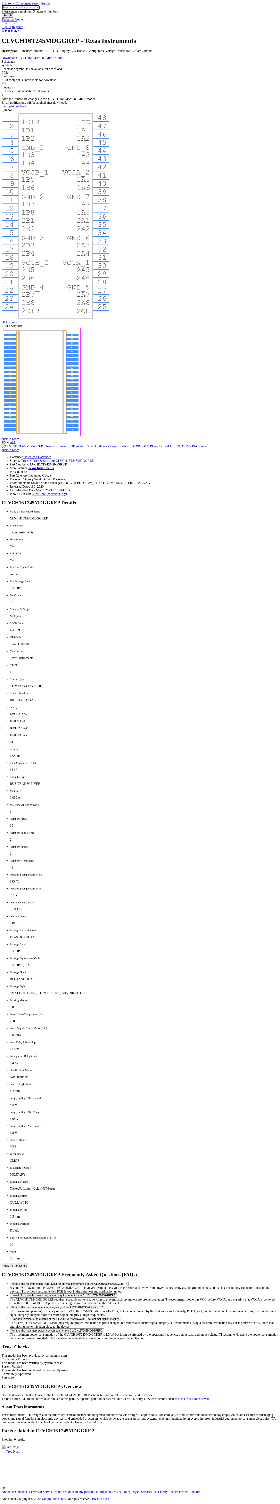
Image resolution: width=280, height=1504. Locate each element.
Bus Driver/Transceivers (193, 1399)
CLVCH (128, 1399)
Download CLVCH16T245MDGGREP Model (32, 58)
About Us (8, 1492)
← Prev (7, 1451)
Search (7, 15)
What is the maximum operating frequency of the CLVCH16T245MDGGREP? (57, 1307)
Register (17, 27)
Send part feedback (14, 106)
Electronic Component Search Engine (26, 3)
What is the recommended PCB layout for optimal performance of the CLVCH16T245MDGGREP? (69, 1283)
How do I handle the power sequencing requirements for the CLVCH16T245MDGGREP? (63, 1295)
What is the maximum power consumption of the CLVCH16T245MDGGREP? (56, 1330)
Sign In (6, 27)
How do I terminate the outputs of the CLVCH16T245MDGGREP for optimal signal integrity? (65, 1318)
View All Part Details (15, 1265)
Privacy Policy (121, 1492)
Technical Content (13, 19)
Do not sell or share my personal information (82, 1492)
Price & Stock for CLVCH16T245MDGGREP (62, 460)
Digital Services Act (144, 1492)
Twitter (183, 1492)
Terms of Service (41, 1492)
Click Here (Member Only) (49, 494)
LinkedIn (194, 1492)
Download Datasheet (37, 457)
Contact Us (22, 1492)
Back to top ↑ (100, 1499)
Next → (18, 1451)
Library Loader (168, 1492)
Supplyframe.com (53, 1499)
